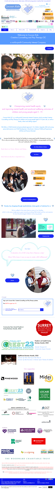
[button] (50, 24)
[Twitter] (49, 479)
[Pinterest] (50, 479)
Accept (50, 487)
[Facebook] (46, 479)
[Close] (53, 487)
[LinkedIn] (52, 479)
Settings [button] (40, 487)
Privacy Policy (6, 487)
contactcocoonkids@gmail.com (29, 482)
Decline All (45, 487)
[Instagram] (47, 479)
